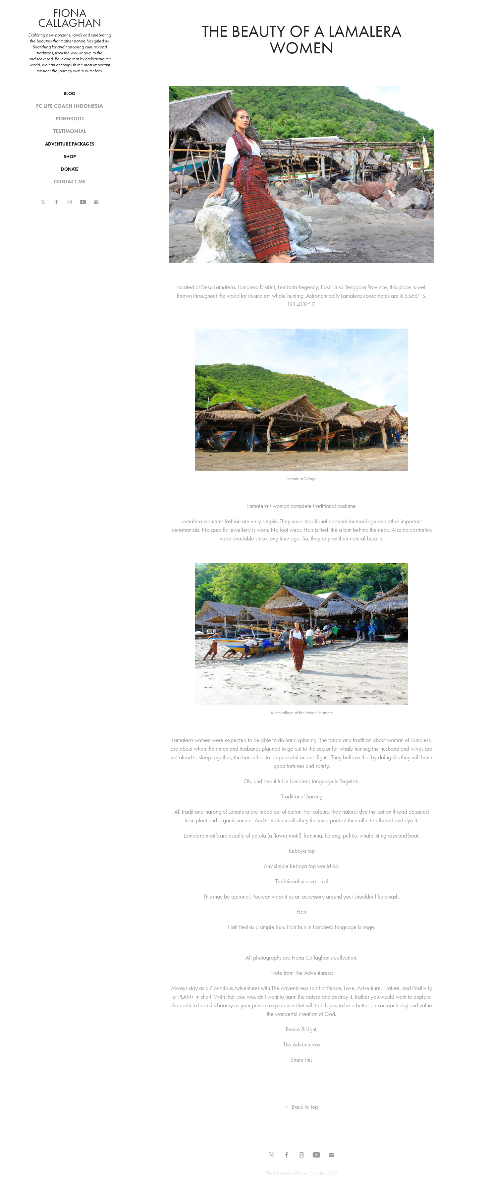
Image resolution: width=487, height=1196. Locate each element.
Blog (70, 93)
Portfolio (70, 118)
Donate (70, 169)
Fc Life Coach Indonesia (69, 106)
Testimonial (69, 131)
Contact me (69, 181)
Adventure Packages (69, 144)
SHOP (70, 156)
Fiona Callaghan (69, 18)
